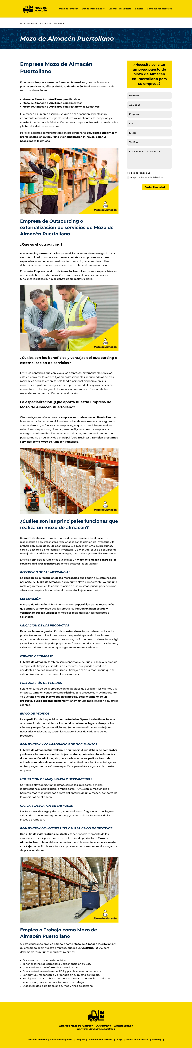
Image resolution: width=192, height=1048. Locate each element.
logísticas (43, 141)
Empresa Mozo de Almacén (76, 1025)
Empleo (139, 9)
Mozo (50, 82)
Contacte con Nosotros (159, 9)
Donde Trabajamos (92, 9)
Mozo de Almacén (68, 9)
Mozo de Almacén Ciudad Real (35, 23)
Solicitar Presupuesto (120, 9)
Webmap (156, 1039)
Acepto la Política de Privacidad (147, 177)
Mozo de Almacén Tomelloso (59, 441)
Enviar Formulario (155, 187)
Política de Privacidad (137, 1039)
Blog (119, 1039)
